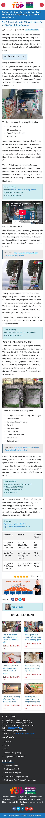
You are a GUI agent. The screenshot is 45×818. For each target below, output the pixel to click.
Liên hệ (6, 745)
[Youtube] (27, 809)
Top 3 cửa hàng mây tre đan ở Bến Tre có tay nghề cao (32, 668)
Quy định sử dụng (11, 765)
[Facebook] (14, 809)
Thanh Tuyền (8, 30)
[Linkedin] (22, 809)
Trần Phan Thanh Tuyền (25, 733)
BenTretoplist (7, 12)
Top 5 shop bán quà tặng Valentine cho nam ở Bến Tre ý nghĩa (10, 669)
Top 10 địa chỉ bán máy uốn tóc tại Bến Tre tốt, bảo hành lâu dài (10, 638)
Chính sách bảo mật (11, 769)
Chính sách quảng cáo (12, 773)
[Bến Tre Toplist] (22, 5)
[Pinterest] (31, 809)
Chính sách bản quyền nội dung (16, 777)
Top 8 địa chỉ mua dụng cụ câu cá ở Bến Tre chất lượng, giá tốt (33, 637)
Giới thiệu (7, 742)
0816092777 (12, 728)
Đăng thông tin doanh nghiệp (15, 757)
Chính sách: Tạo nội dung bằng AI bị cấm (20, 780)
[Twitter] (18, 809)
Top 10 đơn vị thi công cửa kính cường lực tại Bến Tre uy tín (11, 699)
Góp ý (6, 749)
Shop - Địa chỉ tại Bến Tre (24, 12)
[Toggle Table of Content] (22, 56)
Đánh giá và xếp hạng (12, 753)
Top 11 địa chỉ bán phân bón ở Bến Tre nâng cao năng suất (32, 699)
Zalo (20, 728)
